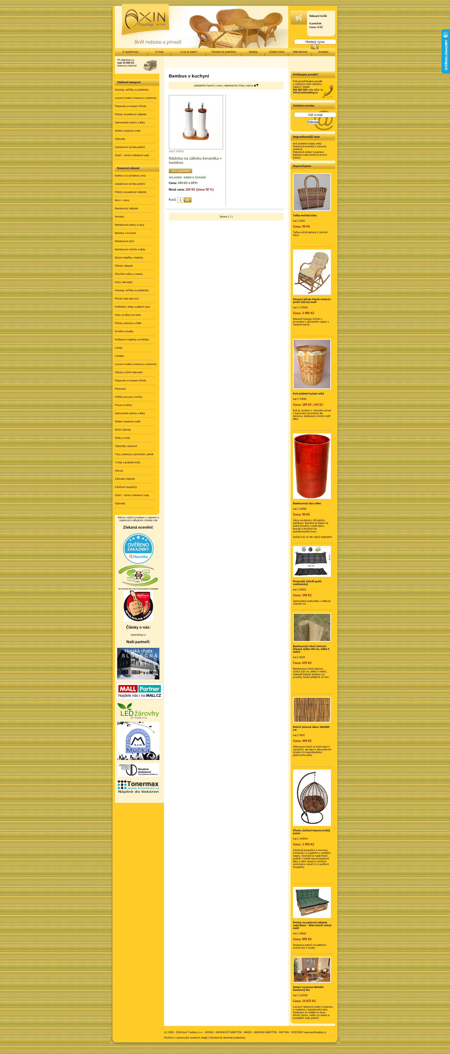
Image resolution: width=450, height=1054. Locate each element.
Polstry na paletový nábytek (130, 114)
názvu (250, 85)
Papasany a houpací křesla (130, 106)
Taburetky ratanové (126, 446)
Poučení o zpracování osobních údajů (185, 1037)
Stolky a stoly (122, 437)
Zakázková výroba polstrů (130, 147)
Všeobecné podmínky (223, 51)
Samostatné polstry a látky (130, 122)
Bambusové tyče (124, 241)
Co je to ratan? (188, 51)
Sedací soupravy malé (127, 130)
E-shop (159, 51)
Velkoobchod (300, 51)
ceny (219, 85)
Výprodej (120, 138)
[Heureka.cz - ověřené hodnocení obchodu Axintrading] (138, 562)
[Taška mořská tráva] (312, 210)
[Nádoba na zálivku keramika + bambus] (196, 148)
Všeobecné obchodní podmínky (227, 1037)
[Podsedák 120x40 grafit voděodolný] (312, 576)
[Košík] (299, 23)
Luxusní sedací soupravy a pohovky (136, 97)
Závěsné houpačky (126, 487)
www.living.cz (138, 634)
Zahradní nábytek (125, 478)
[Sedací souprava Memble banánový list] (312, 981)
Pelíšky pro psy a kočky (128, 396)
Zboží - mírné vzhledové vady (132, 155)
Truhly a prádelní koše (127, 462)
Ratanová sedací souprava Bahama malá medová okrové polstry (310, 155)
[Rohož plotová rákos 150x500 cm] (312, 721)
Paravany (120, 388)
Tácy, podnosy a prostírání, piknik (134, 454)
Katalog (253, 51)
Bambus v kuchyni (125, 233)
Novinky (119, 216)
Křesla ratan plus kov (127, 298)
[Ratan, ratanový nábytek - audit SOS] (138, 589)
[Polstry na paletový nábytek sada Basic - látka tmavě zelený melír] (312, 917)
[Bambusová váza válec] (312, 498)
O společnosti (130, 51)
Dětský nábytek (124, 265)
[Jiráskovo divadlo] (138, 775)
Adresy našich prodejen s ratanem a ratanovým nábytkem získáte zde (138, 519)
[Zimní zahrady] (138, 759)
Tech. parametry (180, 171)
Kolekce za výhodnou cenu (130, 175)
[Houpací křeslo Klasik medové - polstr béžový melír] (312, 293)
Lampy (119, 347)
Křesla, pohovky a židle (128, 323)
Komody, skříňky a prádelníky (132, 89)
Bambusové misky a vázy (129, 224)
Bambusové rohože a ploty (130, 249)
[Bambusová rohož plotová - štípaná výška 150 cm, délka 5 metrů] (312, 640)
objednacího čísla (234, 85)
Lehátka (119, 355)
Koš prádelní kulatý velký (307, 143)
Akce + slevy (122, 200)
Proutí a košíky (123, 405)
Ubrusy (119, 470)
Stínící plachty (123, 429)
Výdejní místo (276, 51)
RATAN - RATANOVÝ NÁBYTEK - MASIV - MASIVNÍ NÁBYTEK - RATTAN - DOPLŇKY (254, 1032)
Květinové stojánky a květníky (132, 339)
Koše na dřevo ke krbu (128, 314)
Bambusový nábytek (126, 208)
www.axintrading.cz (315, 1032)
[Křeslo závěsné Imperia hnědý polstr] (312, 825)
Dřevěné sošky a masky (129, 274)
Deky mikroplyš (124, 282)
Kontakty (324, 51)
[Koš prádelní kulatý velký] (312, 388)
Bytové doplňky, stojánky (129, 257)
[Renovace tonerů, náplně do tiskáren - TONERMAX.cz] (138, 793)
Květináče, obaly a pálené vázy (132, 306)
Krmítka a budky (124, 331)
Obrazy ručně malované (128, 372)
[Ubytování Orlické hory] (138, 678)
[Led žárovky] (138, 717)
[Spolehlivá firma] (138, 620)
